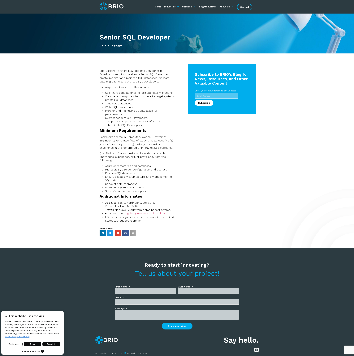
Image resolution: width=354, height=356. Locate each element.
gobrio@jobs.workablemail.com (147, 213)
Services (187, 6)
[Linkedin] (256, 350)
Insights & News (207, 6)
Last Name (184, 287)
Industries (170, 6)
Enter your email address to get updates (215, 90)
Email (118, 297)
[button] (103, 233)
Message (120, 308)
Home (158, 6)
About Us (225, 6)
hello (248, 340)
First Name (121, 287)
